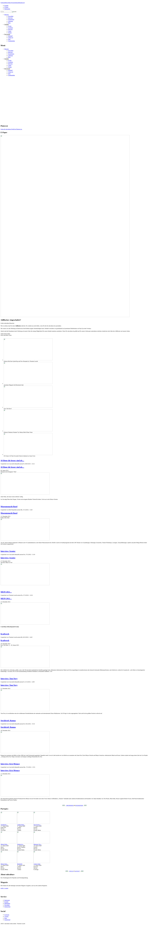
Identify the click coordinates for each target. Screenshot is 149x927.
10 (70, 871)
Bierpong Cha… (38, 844)
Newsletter (7, 905)
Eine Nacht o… (37, 824)
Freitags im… (20, 844)
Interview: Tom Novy (9, 679)
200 (71, 805)
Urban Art (10, 37)
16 (78, 871)
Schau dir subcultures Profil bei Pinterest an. (11, 129)
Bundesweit (22, 2)
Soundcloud (7, 919)
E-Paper (6, 7)
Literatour (10, 21)
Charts (9, 31)
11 (71, 871)
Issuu (5, 918)
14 (75, 871)
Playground (7, 34)
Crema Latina (37, 864)
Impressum (7, 900)
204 (78, 805)
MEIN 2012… (6, 592)
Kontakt (6, 5)
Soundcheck (11, 19)
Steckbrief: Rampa (8, 721)
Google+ (6, 916)
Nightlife (6, 24)
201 (73, 805)
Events (9, 26)
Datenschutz (7, 906)
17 (79, 871)
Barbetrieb (19, 864)
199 (69, 805)
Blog (9, 23)
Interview (10, 18)
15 (76, 871)
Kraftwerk (5, 634)
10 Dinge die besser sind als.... (12, 461)
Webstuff (10, 36)
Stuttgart (17, 2)
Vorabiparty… (4, 824)
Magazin (6, 14)
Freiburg (3, 2)
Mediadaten (7, 9)
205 (80, 805)
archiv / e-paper (4, 888)
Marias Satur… (4, 864)
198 (67, 805)
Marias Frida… (4, 844)
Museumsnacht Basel (9, 507)
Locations (10, 27)
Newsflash (10, 16)
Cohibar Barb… (21, 824)
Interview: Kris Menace (10, 764)
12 (73, 871)
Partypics (10, 29)
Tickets (10, 32)
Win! (9, 39)
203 (76, 805)
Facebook (6, 914)
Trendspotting (11, 41)
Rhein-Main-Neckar (10, 2)
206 (82, 805)
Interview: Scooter (8, 551)
